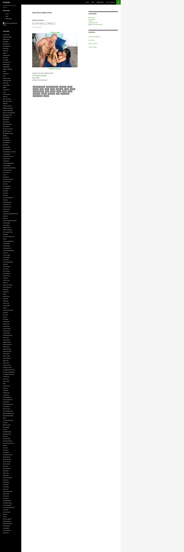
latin (66, 89)
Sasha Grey (5, 450)
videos (46, 96)
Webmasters (100, 2)
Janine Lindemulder (8, 262)
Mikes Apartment (7, 351)
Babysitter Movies (7, 101)
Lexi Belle (5, 312)
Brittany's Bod (6, 147)
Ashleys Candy (6, 78)
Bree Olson (6, 145)
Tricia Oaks (5, 509)
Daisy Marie (6, 177)
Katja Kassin (6, 291)
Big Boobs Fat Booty (8, 108)
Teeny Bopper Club (7, 491)
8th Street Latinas (7, 37)
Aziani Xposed (6, 94)
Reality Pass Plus (7, 434)
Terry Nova (5, 498)
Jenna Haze (6, 268)
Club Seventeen (7, 165)
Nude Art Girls (93, 43)
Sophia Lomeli (44, 23)
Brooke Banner (7, 149)
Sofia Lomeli (65, 93)
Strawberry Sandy (7, 477)
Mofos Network (7, 358)
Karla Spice (5, 289)
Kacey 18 (5, 282)
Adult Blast (5, 41)
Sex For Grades (6, 461)
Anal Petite (5, 60)
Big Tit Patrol (6, 122)
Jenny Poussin (6, 275)
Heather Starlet (6, 227)
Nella (4, 383)
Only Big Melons (7, 397)
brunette (63, 86)
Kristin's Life (6, 303)
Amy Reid (5, 57)
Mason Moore (6, 340)
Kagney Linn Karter (7, 285)
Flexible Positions (7, 202)
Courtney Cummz (7, 170)
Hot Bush (5, 234)
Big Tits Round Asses (8, 133)
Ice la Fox (5, 252)
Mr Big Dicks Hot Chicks (9, 369)
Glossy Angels (6, 223)
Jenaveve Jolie (6, 266)
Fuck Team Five (7, 204)
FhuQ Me (6, 2)
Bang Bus (5, 103)
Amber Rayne (6, 55)
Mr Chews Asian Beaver (9, 372)
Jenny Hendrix (6, 273)
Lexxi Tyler (5, 314)
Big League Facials (7, 115)
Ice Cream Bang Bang (8, 250)
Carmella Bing (6, 154)
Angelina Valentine (7, 69)
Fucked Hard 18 (7, 207)
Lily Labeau (5, 319)
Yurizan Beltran (7, 530)
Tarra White (6, 487)
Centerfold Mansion (95, 36)
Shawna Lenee (6, 464)
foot (47, 89)
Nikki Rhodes (6, 392)
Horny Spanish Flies (8, 232)
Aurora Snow (6, 89)
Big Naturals (6, 119)
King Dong (5, 301)
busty (70, 86)
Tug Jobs (5, 514)
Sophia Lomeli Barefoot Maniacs (55, 50)
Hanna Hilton (6, 225)
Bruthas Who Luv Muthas (9, 151)
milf (47, 91)
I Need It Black (6, 246)
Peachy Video (93, 47)
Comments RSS (93, 22)
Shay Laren (5, 466)
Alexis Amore (6, 44)
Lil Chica (5, 317)
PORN (70, 91)
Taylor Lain (5, 489)
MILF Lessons (6, 353)
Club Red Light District (8, 163)
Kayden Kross (6, 296)
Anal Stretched (6, 62)
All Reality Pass (6, 46)
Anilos (4, 71)
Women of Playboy (7, 523)
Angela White (6, 67)
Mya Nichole (6, 381)
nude (64, 91)
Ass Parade (5, 83)
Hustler (5, 239)
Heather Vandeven (7, 229)
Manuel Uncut (6, 330)
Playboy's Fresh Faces (8, 413)
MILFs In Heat (6, 356)
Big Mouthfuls (6, 117)
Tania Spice (5, 484)
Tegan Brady (6, 493)
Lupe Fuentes (6, 326)
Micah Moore (6, 347)
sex (58, 93)
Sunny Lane (6, 480)
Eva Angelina (6, 188)
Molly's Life (6, 360)
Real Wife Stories (7, 431)
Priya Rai (5, 422)
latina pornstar (38, 91)
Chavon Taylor (6, 158)
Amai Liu (5, 53)
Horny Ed (91, 40)
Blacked (5, 135)
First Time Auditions (8, 197)
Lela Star (5, 308)
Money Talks (6, 363)
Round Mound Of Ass (8, 443)
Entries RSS (92, 19)
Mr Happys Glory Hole (8, 374)
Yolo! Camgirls (110, 2)
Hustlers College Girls (8, 241)
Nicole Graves (6, 386)
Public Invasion (7, 425)
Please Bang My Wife (8, 415)
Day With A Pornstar (8, 179)
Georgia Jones (6, 209)
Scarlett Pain (6, 452)
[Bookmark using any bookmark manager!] (10, 24)
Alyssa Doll (5, 48)
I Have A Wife (6, 243)
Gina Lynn (5, 218)
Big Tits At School (7, 124)
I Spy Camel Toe (7, 248)
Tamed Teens (6, 482)
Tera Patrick (6, 496)
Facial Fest (5, 193)
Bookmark (92, 17)
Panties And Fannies (8, 404)
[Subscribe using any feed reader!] (96, 24)
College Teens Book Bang (9, 168)
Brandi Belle (6, 138)
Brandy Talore (6, 140)
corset (36, 89)
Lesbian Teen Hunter (8, 310)
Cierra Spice (6, 161)
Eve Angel (5, 190)
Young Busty (6, 528)
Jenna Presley (6, 271)
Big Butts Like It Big (7, 110)
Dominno (5, 184)
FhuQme (5, 195)
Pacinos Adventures (8, 399)
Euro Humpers (6, 186)
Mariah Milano (6, 333)
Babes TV (5, 96)
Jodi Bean (5, 278)
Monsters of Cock (7, 367)
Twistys (5, 516)
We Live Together (7, 519)
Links (92, 2)
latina (73, 89)
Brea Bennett (6, 142)
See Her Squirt (6, 457)
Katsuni (5, 294)
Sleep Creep (6, 473)
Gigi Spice (5, 216)
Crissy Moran (6, 172)
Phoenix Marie (6, 409)
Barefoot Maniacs (38, 20)
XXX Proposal (6, 526)
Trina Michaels (6, 512)
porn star (37, 93)
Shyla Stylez (6, 470)
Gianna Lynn (6, 211)
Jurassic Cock (6, 280)
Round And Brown (7, 441)
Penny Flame (6, 406)
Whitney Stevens (7, 521)
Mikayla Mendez (7, 349)
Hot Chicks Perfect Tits (8, 236)
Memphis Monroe (7, 344)
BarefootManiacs (52, 86)
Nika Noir (5, 388)
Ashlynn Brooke (7, 80)
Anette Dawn (6, 64)
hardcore (59, 89)
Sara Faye (5, 448)
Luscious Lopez (7, 328)
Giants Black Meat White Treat (10, 213)
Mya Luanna (6, 379)
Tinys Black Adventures (9, 507)
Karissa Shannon (7, 287)
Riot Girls (5, 436)
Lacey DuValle (6, 305)
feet (42, 89)
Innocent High (6, 255)
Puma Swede (6, 427)
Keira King (5, 298)
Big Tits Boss (6, 126)
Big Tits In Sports (7, 131)
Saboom (5, 445)
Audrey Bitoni (6, 85)
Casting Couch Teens (8, 156)
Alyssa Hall (5, 50)
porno (44, 93)
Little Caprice (6, 321)
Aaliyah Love (6, 39)
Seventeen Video (7, 459)
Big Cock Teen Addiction (9, 112)
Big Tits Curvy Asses (8, 128)
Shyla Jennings (6, 468)
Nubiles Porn (6, 395)
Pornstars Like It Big (8, 420)
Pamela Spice (6, 402)
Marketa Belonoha (7, 335)
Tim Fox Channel (7, 505)
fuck (52, 89)
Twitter (91, 21)
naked (53, 91)
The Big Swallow (7, 500)
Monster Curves (7, 365)
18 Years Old (6, 34)
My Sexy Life (6, 376)
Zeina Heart (6, 532)
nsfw (58, 91)
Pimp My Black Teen (8, 411)
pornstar (51, 93)
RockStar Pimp (6, 438)
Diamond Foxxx (7, 181)
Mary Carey (6, 337)
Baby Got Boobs (7, 99)
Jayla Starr (5, 264)
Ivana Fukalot (6, 257)
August (4, 87)
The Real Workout (7, 503)
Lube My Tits (6, 324)
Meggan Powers (7, 342)
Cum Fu (5, 174)
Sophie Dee (6, 475)
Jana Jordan (6, 259)
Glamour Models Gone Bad (9, 220)
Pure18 (5, 429)
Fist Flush (5, 200)
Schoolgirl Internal (7, 454)
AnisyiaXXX (6, 73)
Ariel (4, 76)
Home (87, 2)
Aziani (4, 92)
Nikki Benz (5, 390)
